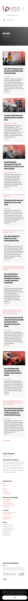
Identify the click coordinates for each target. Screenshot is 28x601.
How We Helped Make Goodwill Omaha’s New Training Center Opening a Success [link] (13, 371)
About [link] (4, 483)
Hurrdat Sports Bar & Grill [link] (9, 504)
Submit (5, 579)
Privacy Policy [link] (6, 492)
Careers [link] (4, 488)
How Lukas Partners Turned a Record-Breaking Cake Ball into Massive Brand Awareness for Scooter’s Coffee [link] (14, 321)
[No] (26, 595)
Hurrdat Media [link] (6, 501)
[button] (23, 9)
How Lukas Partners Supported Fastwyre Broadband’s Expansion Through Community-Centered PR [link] (12, 278)
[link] (11, 9)
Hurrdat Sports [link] (6, 506)
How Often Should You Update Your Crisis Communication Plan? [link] (12, 238)
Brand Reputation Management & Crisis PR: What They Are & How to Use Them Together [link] (14, 165)
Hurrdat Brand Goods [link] (8, 503)
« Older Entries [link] (6, 440)
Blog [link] (4, 486)
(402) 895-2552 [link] (6, 518)
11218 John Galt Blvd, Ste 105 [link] (9, 512)
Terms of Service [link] (6, 493)
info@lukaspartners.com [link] (8, 517)
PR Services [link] (5, 485)
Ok (15, 597)
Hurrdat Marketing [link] (7, 499)
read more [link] (6, 92)
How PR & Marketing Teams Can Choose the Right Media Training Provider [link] (13, 71)
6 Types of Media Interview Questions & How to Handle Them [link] (13, 117)
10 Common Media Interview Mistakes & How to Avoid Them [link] (13, 202)
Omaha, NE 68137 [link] (7, 514)
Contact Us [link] (5, 490)
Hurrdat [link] (15, 497)
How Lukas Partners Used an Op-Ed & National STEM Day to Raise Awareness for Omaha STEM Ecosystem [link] (14, 411)
